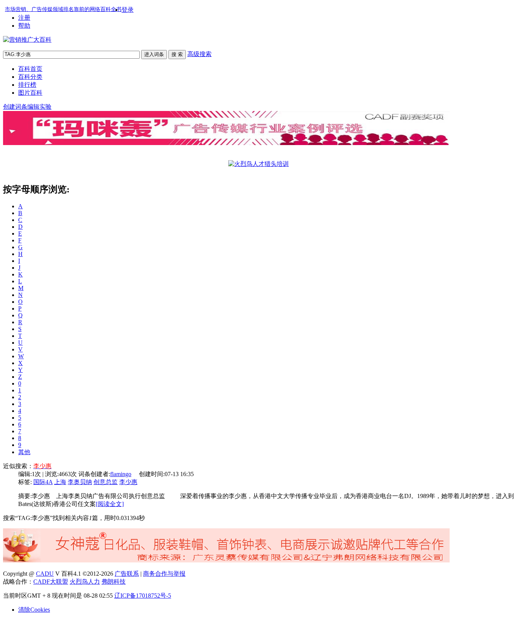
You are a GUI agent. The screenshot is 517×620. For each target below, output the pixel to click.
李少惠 (128, 482)
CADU (45, 573)
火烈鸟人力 (85, 581)
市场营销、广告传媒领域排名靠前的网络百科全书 (63, 9)
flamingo (120, 474)
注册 (24, 17)
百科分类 (30, 76)
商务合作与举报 (164, 573)
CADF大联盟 (50, 581)
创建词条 (15, 106)
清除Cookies (34, 609)
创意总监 (105, 482)
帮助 (24, 25)
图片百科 (30, 92)
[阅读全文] (110, 504)
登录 (127, 9)
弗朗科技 (113, 581)
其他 (24, 452)
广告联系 (127, 573)
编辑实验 (39, 106)
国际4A (43, 482)
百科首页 (30, 69)
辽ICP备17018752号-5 (142, 595)
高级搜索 (199, 54)
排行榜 (27, 84)
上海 (60, 482)
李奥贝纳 (80, 482)
